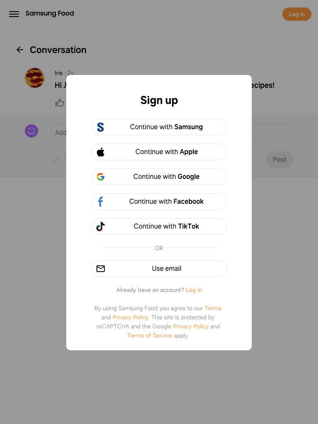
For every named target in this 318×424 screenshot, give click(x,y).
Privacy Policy (130, 317)
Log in (194, 290)
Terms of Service (149, 335)
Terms (213, 308)
